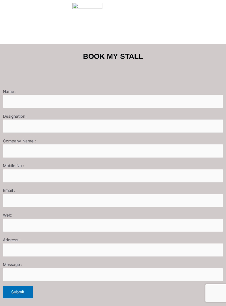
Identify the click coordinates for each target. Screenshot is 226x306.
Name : (9, 91)
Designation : (15, 116)
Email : (9, 190)
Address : (12, 239)
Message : (12, 264)
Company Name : (19, 141)
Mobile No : (13, 165)
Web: (7, 215)
